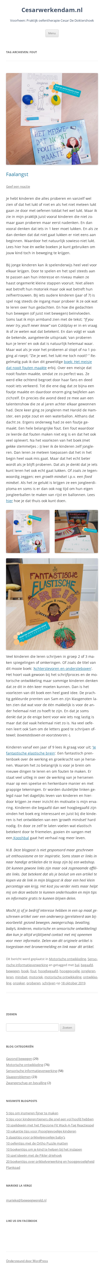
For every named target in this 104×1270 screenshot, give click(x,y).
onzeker (19, 983)
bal (77, 965)
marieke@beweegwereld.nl (26, 1200)
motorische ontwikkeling (63, 977)
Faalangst (17, 174)
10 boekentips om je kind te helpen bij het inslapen (44, 1149)
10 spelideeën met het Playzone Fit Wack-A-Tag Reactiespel (50, 1125)
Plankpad (13, 1167)
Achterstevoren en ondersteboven (62, 668)
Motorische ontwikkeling (67, 959)
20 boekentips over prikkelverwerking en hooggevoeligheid (50, 1161)
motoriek (36, 977)
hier (9, 500)
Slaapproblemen (18, 1076)
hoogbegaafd (48, 971)
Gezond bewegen (19, 1058)
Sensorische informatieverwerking (31, 1070)
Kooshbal (20, 837)
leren (10, 977)
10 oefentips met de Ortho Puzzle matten (37, 1143)
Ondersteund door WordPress (27, 1261)
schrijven (49, 983)
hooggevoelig (70, 971)
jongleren (88, 971)
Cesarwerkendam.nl (52, 10)
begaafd (87, 965)
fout (33, 971)
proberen (34, 983)
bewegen (13, 971)
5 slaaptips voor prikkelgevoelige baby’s (35, 1137)
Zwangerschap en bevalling (26, 1083)
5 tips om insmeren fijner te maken (32, 1113)
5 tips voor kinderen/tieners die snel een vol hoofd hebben (50, 1119)
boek (25, 971)
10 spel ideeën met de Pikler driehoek (34, 1155)
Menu (52, 33)
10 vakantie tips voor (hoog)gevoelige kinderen (41, 1131)
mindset (21, 977)
